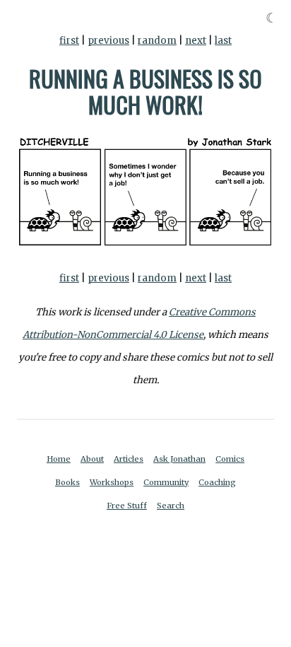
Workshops (111, 482)
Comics (229, 459)
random (157, 41)
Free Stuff (127, 506)
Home (59, 459)
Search (170, 506)
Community (166, 482)
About (92, 459)
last (223, 41)
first (69, 41)
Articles (128, 459)
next (195, 41)
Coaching (217, 482)
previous (108, 41)
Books (67, 482)
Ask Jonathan (179, 459)
